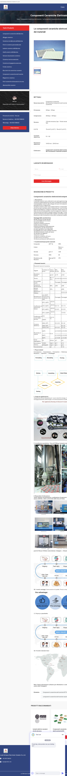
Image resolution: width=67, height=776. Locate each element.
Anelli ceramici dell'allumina (10, 52)
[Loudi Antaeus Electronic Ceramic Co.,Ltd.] (6, 7)
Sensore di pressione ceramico (11, 56)
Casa (18, 19)
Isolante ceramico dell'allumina (11, 48)
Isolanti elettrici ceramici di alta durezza (40, 730)
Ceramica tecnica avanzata (10, 59)
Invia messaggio (46, 181)
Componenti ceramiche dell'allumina (13, 33)
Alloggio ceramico (8, 37)
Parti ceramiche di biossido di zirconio (13, 81)
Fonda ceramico (7, 67)
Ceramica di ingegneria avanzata (12, 63)
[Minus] (63, 735)
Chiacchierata (14, 128)
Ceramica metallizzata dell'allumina (13, 41)
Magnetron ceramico (9, 78)
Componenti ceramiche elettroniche (31, 19)
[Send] (62, 773)
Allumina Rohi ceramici (9, 85)
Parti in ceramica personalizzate (12, 44)
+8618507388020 (19, 119)
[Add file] (32, 773)
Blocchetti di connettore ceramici (12, 70)
